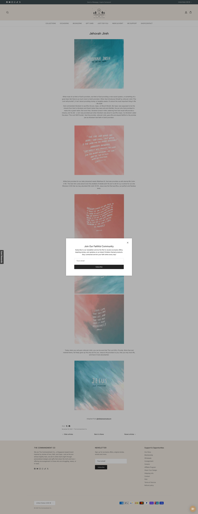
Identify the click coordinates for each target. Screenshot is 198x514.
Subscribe (99, 267)
